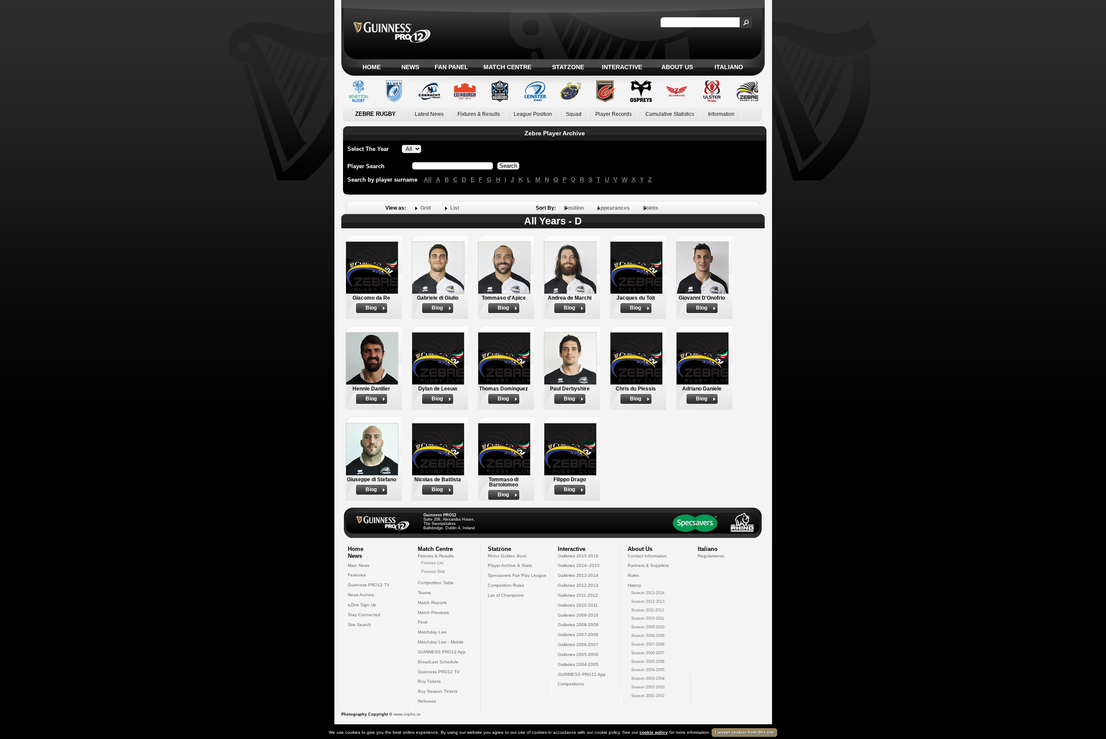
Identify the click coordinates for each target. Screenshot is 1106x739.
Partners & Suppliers (648, 565)
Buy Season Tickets (438, 691)
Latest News (429, 114)
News (410, 67)
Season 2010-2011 (647, 618)
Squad (574, 114)
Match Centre (507, 67)
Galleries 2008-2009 (578, 624)
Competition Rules (506, 585)
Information (721, 114)
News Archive (361, 594)
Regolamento (711, 555)
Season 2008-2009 (647, 635)
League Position (533, 114)
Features (356, 575)
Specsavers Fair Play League (517, 575)
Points (650, 208)
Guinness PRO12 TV (369, 584)
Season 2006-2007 (647, 653)
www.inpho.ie (407, 714)
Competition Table (436, 582)
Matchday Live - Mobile (441, 642)
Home (371, 67)
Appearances (613, 208)
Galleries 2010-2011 (578, 605)
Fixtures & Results (479, 114)
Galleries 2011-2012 (578, 595)
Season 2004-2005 (647, 670)
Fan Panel (451, 67)
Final (422, 622)
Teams (424, 592)
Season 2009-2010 (647, 627)
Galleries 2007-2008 (578, 634)
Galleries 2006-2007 (578, 644)
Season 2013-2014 (647, 593)
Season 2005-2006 (647, 661)
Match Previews (433, 612)
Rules (633, 575)
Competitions (571, 683)
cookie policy (653, 732)
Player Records (613, 114)
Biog (371, 307)
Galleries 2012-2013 (578, 585)
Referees (427, 701)
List (454, 208)
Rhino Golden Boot (507, 555)
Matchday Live (432, 632)
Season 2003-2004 (647, 678)
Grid (425, 208)
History (634, 585)
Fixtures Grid (433, 571)
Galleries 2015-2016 (578, 555)
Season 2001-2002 (647, 696)
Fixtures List (432, 563)
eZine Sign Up (362, 604)
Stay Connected (364, 614)
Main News (358, 565)
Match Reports (432, 602)
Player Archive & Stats (510, 565)
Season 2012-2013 (647, 601)
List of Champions (506, 595)
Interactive (622, 67)
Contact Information (647, 555)
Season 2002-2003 (647, 687)
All (428, 179)
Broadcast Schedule (438, 661)
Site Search (359, 624)
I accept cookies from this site (744, 732)
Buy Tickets (429, 681)
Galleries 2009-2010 (578, 615)
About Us (677, 67)
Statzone (568, 67)
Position (574, 208)
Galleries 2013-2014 (578, 575)
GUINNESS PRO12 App (442, 651)
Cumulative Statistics (669, 114)
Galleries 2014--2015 (579, 565)
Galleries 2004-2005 (578, 664)
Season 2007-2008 (647, 644)
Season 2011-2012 (647, 610)
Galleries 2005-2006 (578, 654)
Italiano (729, 67)
